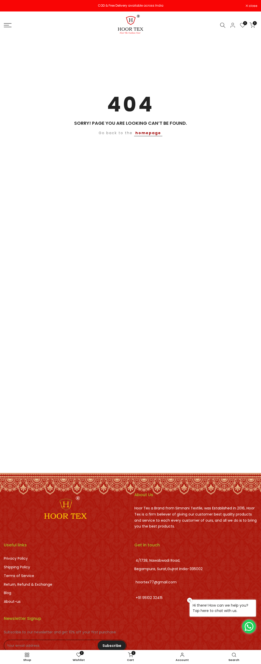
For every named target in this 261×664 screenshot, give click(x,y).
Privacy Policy (16, 558)
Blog (7, 592)
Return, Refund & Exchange (28, 584)
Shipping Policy (17, 567)
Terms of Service (19, 575)
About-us (12, 601)
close (10, 5)
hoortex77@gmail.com (156, 582)
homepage (148, 132)
